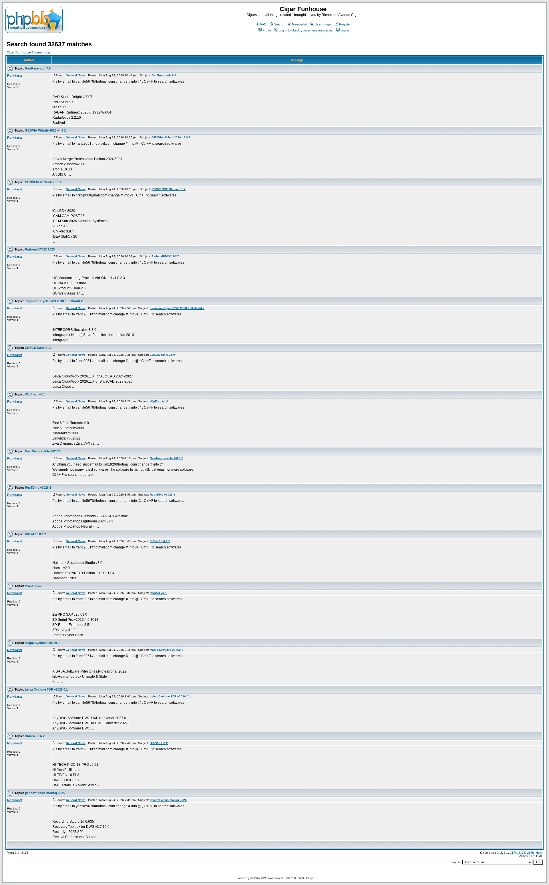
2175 (521, 852)
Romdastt (14, 75)
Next (539, 852)
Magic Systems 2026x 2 (42, 643)
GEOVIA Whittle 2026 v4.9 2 (45, 130)
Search (279, 24)
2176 (530, 852)
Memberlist (299, 24)
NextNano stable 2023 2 (42, 451)
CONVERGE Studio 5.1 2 (43, 182)
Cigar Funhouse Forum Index (29, 52)
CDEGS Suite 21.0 (38, 347)
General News (75, 75)
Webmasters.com (272, 878)
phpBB (254, 878)
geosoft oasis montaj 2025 (45, 793)
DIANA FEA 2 (35, 736)
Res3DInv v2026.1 (38, 487)
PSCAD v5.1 (34, 586)
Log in (345, 30)
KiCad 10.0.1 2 (35, 534)
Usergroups (323, 24)
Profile (266, 30)
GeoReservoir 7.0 (38, 68)
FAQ (263, 24)
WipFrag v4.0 (34, 394)
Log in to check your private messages (306, 30)
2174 (513, 852)
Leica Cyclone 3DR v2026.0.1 (46, 689)
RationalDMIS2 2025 (40, 249)
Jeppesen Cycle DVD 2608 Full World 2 (54, 301)
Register (345, 24)
